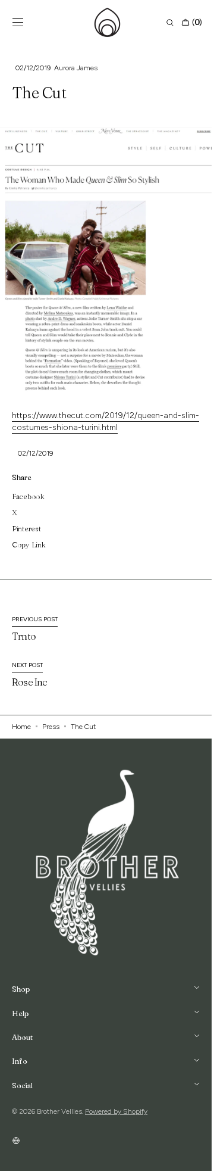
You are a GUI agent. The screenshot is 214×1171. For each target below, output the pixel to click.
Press (50, 726)
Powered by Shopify (116, 1111)
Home (21, 726)
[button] (18, 23)
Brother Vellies (59, 1111)
